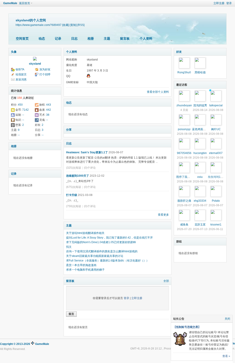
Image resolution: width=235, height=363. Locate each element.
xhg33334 (200, 200)
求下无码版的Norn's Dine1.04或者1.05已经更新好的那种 (101, 242)
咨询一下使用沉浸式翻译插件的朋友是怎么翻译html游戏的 (101, 251)
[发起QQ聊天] (88, 76)
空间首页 (22, 38)
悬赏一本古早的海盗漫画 (81, 265)
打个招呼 (44, 74)
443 (48, 104)
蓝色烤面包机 (200, 129)
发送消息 (21, 79)
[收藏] (65, 24)
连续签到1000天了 (77, 175)
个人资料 (146, 38)
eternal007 (216, 153)
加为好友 (44, 69)
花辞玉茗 (200, 224)
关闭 (227, 318)
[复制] (73, 24)
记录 (58, 38)
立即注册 (218, 3)
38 (47, 114)
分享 (69, 129)
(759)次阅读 (73, 206)
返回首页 (24, 3)
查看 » (226, 356)
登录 (229, 3)
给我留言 (21, 74)
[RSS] (80, 24)
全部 (166, 281)
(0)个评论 (90, 167)
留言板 (125, 38)
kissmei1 (215, 224)
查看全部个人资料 (158, 92)
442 (48, 109)
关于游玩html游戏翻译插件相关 (85, 233)
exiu (200, 177)
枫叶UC (216, 129)
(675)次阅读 (73, 187)
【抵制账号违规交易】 (187, 327)
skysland (35, 63)
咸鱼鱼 (184, 224)
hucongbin (200, 153)
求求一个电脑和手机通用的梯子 (85, 269)
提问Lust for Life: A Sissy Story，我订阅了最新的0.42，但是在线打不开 (109, 237)
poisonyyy (184, 129)
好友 (179, 51)
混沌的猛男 (200, 105)
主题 (107, 38)
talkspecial (216, 105)
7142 (25, 109)
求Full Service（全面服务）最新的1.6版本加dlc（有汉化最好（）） (107, 260)
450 (20, 104)
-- (23, 114)
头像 (14, 51)
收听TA (20, 69)
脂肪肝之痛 (184, 200)
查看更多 (163, 214)
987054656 (184, 153)
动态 (42, 38)
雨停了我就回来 (186, 177)
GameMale (10, 3)
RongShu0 (184, 72)
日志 (74, 38)
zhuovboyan (184, 105)
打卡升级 (71, 195)
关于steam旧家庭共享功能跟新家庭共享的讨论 (94, 256)
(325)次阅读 (73, 167)
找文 (69, 246)
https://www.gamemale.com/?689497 (39, 24)
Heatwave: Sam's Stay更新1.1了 (87, 152)
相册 (90, 38)
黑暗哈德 (200, 72)
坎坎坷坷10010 (217, 177)
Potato (216, 200)
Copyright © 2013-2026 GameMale (24, 344)
